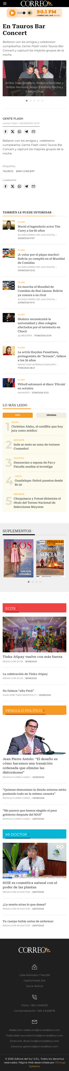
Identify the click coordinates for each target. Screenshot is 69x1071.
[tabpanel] (18, 558)
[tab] (27, 101)
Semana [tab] (51, 415)
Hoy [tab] (17, 415)
